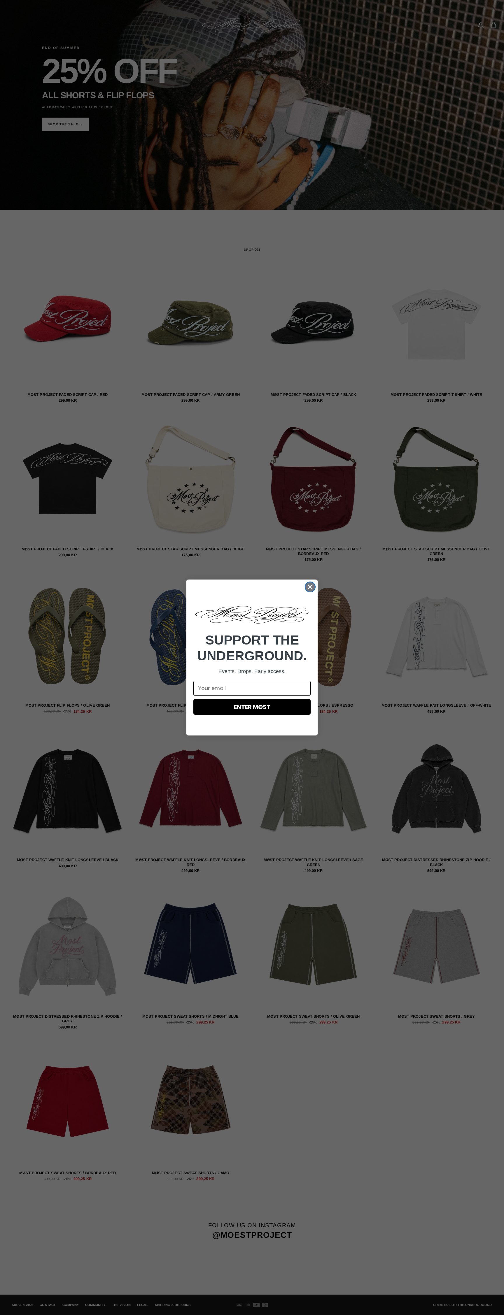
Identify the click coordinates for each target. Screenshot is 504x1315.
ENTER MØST (252, 707)
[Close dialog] (310, 587)
